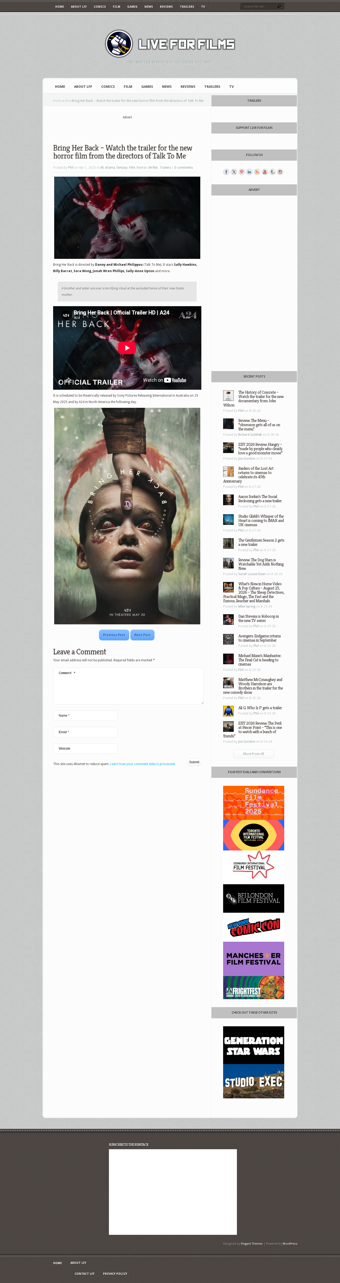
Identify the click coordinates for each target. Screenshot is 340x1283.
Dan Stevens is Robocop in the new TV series (258, 618)
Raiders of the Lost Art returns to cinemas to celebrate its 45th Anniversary (248, 475)
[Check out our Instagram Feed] (280, 172)
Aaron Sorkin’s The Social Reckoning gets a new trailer (260, 499)
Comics (100, 7)
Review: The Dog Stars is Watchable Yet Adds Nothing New (260, 564)
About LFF (79, 7)
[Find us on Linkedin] (249, 172)
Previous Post (114, 635)
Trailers (187, 7)
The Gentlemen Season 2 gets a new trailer (261, 542)
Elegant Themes (252, 1243)
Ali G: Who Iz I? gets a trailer (260, 708)
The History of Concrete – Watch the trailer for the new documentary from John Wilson (253, 398)
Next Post (142, 635)
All (67, 101)
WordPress (290, 1243)
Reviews (166, 7)
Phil (71, 167)
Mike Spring (246, 606)
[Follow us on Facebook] (226, 172)
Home (59, 7)
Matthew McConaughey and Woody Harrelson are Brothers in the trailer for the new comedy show (253, 686)
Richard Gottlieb (250, 435)
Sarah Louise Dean (252, 574)
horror (142, 167)
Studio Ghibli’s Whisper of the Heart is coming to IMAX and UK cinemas (261, 520)
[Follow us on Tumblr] (272, 172)
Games (132, 7)
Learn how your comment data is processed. (143, 764)
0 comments (184, 167)
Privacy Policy (115, 1274)
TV (203, 7)
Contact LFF (85, 1274)
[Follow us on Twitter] (234, 172)
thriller (153, 167)
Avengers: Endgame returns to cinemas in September (259, 638)
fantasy (122, 167)
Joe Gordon (246, 458)
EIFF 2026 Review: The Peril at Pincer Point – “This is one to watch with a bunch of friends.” (252, 729)
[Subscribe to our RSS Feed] (257, 172)
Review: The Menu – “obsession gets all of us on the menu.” (259, 425)
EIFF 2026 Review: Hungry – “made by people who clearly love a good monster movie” (260, 449)
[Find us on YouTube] (265, 172)
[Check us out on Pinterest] (242, 172)
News (148, 7)
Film (116, 7)
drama (110, 167)
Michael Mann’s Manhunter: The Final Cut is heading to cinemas (259, 660)
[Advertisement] (127, 128)
